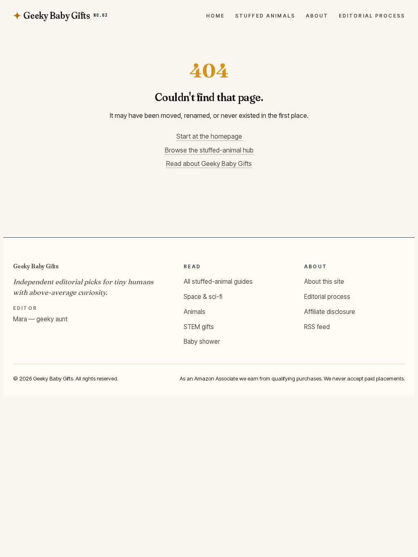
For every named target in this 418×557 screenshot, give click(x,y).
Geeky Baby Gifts (35, 266)
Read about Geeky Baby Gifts (209, 163)
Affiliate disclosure (329, 312)
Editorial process (372, 16)
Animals (194, 312)
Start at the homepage (209, 136)
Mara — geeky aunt (40, 319)
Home (215, 16)
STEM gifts (199, 327)
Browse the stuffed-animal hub (209, 150)
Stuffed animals (265, 16)
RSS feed (317, 327)
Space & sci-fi (203, 297)
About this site (324, 281)
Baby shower (202, 341)
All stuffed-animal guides (218, 281)
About (317, 16)
